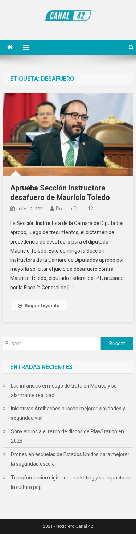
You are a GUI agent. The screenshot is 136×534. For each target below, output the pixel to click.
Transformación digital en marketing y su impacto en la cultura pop (71, 482)
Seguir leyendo (42, 305)
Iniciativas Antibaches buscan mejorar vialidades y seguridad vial (68, 413)
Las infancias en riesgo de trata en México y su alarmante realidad (64, 390)
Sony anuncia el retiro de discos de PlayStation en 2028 (67, 436)
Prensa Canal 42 (74, 209)
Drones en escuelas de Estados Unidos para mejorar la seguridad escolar (70, 459)
